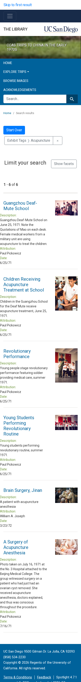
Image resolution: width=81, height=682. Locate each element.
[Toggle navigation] (10, 16)
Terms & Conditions (17, 677)
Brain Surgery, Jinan (22, 490)
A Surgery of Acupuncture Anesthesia (15, 547)
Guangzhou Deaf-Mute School (20, 205)
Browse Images (15, 81)
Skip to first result (18, 5)
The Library (15, 29)
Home (7, 63)
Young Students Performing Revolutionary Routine (18, 426)
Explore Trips (14, 72)
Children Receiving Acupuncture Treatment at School (23, 284)
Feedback (44, 677)
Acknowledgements (19, 90)
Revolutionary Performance (17, 353)
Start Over (14, 130)
